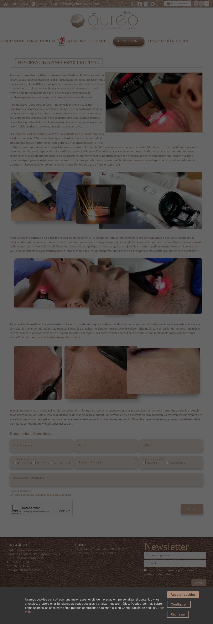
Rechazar (178, 614)
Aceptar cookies (183, 595)
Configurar (179, 604)
